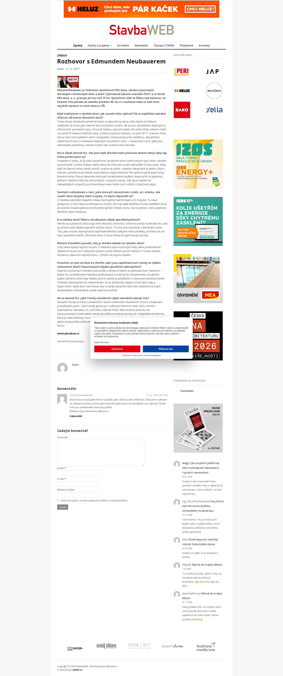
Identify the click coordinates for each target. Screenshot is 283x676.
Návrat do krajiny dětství (207, 564)
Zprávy (77, 45)
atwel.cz (77, 669)
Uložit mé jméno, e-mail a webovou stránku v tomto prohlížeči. (94, 500)
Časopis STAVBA (164, 45)
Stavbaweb (187, 391)
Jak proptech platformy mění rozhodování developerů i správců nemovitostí (200, 467)
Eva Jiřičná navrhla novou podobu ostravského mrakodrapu (202, 506)
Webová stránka (65, 489)
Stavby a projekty (98, 45)
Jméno (60, 468)
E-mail (60, 478)
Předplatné (186, 45)
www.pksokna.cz (68, 333)
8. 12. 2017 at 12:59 (157, 395)
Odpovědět (76, 416)
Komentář (62, 437)
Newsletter (141, 45)
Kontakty (204, 45)
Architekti (123, 45)
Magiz (186, 463)
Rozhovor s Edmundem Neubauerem (111, 61)
